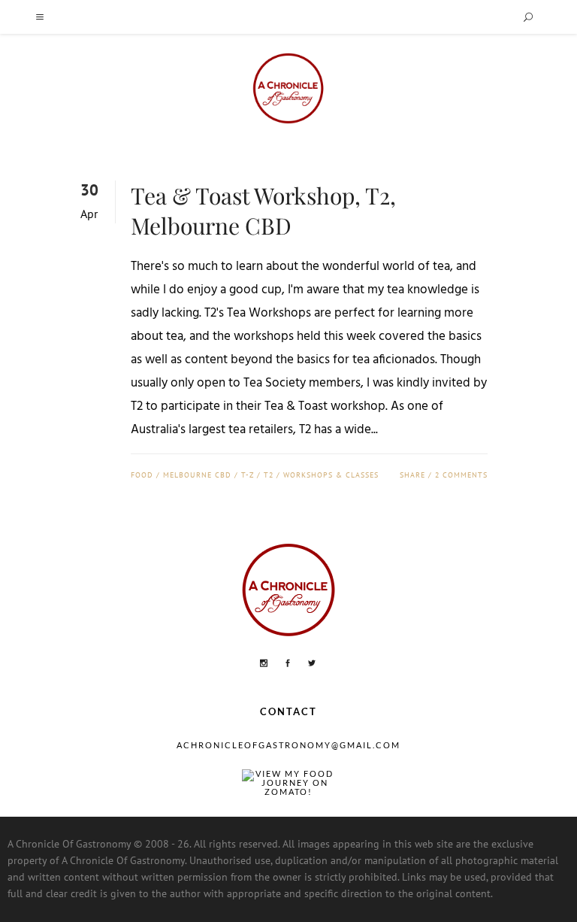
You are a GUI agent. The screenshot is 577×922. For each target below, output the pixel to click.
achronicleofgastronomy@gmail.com (288, 745)
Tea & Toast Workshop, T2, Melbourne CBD (263, 210)
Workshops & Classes (331, 475)
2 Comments (461, 475)
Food (142, 475)
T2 (268, 475)
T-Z (247, 475)
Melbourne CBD (197, 475)
